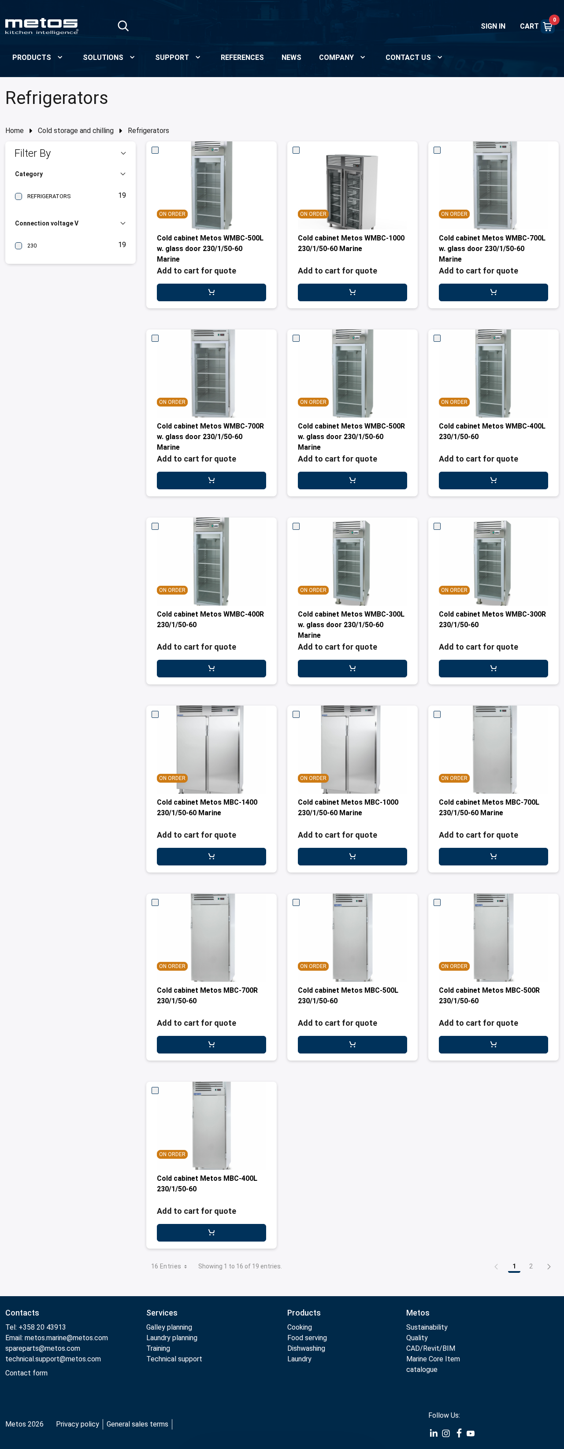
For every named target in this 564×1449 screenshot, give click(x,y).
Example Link (433, 1433)
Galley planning (169, 1327)
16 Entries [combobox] (166, 1266)
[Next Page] (549, 1266)
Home (14, 130)
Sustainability (427, 1327)
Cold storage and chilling (76, 130)
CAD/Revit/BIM (430, 1348)
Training (158, 1348)
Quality (417, 1338)
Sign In (493, 26)
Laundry (299, 1359)
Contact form (26, 1373)
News (291, 57)
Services (162, 1312)
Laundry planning (171, 1338)
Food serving (307, 1338)
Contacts (22, 1312)
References (242, 57)
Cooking (299, 1327)
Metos (418, 1312)
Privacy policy (77, 1424)
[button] (70, 153)
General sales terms (137, 1424)
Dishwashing (306, 1348)
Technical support (174, 1359)
